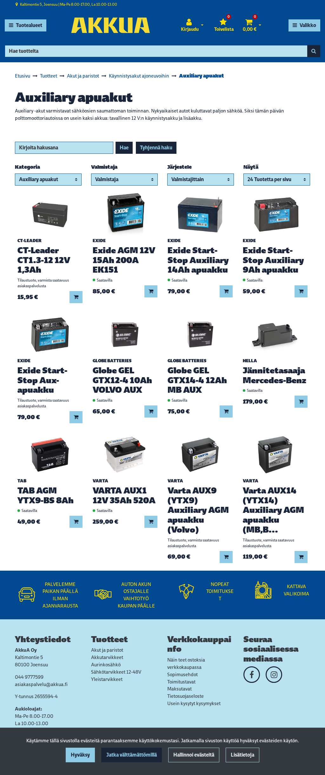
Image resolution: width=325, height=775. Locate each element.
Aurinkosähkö (106, 665)
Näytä (250, 167)
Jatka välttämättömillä (131, 754)
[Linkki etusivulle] (110, 25)
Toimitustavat (181, 682)
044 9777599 (29, 677)
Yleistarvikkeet (107, 679)
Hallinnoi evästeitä (193, 754)
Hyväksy (80, 754)
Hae (124, 147)
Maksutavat (179, 689)
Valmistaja (104, 167)
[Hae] (313, 51)
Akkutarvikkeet (107, 657)
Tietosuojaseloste (185, 696)
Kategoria (27, 167)
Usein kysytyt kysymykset (194, 703)
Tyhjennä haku (156, 147)
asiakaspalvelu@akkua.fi (41, 684)
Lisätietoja (242, 754)
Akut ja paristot (107, 650)
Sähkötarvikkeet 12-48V (116, 672)
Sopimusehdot (182, 674)
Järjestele (179, 167)
